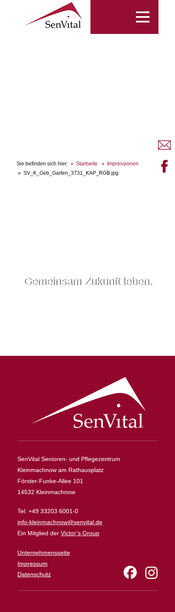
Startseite (87, 164)
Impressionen (122, 164)
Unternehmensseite (43, 552)
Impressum (32, 563)
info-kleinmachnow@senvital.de (59, 522)
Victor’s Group (80, 533)
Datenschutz (34, 574)
